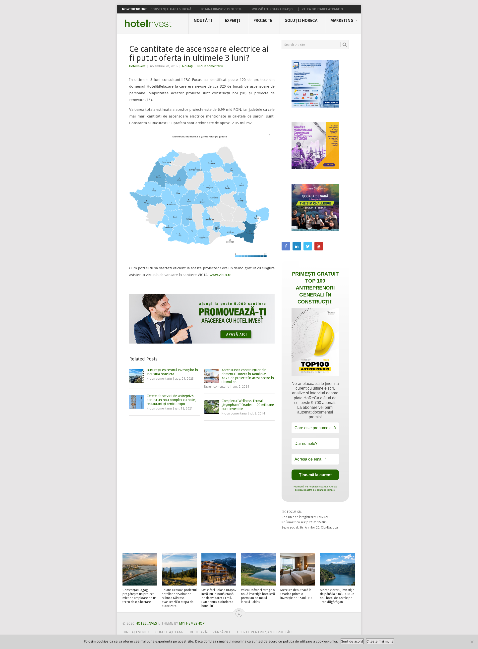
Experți (232, 20)
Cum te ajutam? (169, 632)
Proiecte (262, 20)
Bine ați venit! (135, 632)
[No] (471, 641)
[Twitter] (307, 246)
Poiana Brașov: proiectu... (222, 9)
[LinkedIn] (297, 246)
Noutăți (203, 20)
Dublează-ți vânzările (210, 632)
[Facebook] (286, 246)
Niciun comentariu (210, 66)
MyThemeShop (191, 623)
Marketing (342, 20)
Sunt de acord (352, 641)
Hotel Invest (148, 23)
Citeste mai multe (380, 641)
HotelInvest (137, 66)
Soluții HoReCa (301, 20)
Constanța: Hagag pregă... (172, 9)
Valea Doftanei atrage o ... (324, 9)
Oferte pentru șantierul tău (264, 632)
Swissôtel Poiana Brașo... (273, 9)
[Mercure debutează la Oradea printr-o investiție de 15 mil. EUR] (297, 569)
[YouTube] (318, 246)
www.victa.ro (221, 275)
